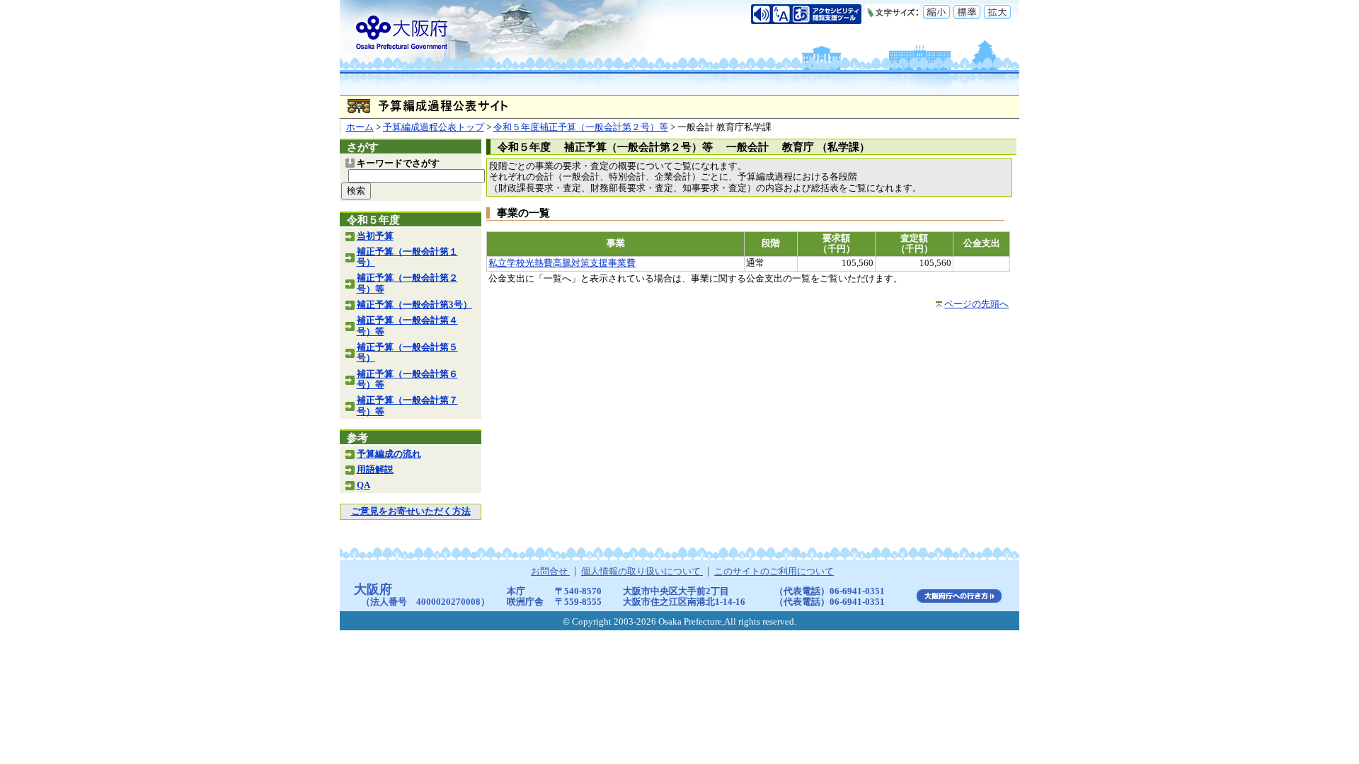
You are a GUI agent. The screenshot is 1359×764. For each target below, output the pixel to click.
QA (363, 485)
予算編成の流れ (389, 454)
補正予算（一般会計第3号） (414, 305)
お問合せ (550, 572)
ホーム (360, 127)
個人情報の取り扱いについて (642, 572)
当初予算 (375, 236)
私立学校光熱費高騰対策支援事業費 (562, 263)
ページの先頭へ (976, 304)
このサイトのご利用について (774, 572)
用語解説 (375, 470)
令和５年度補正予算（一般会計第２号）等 (580, 127)
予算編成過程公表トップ (433, 127)
